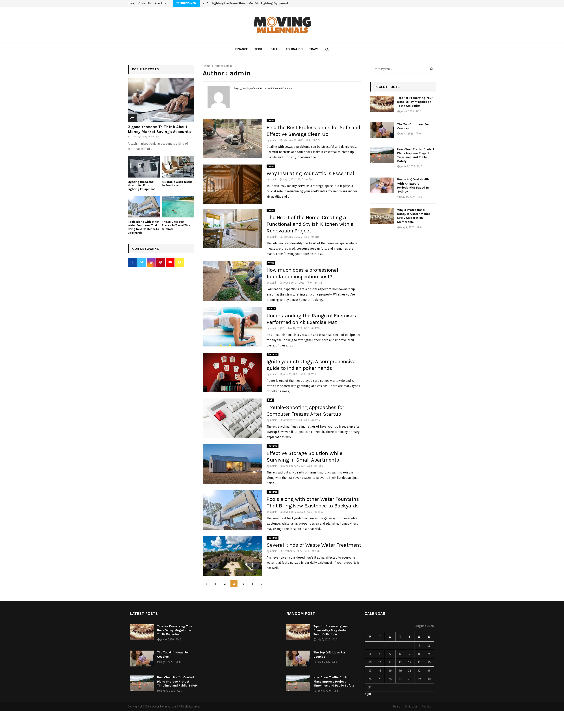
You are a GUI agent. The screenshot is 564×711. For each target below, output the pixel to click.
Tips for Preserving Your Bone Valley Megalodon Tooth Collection (415, 102)
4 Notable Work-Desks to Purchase (235, 3)
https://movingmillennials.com (250, 88)
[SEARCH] (431, 69)
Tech (258, 49)
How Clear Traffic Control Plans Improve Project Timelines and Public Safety (415, 155)
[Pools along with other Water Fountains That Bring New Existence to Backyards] (144, 206)
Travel (314, 49)
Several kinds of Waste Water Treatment (314, 545)
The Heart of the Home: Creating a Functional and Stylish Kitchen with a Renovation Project (310, 224)
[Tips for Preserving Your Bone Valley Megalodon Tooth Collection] (382, 104)
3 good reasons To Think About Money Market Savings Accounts (159, 129)
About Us (160, 3)
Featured (272, 354)
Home (131, 3)
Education (294, 49)
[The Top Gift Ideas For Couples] (382, 130)
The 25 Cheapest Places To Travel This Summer (176, 225)
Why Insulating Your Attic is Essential (310, 173)
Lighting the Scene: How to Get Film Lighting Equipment (141, 185)
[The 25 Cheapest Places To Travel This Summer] (178, 206)
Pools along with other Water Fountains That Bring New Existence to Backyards (143, 227)
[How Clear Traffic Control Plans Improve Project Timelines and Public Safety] (382, 155)
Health (274, 49)
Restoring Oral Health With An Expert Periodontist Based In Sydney (413, 185)
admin (228, 65)
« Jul (368, 694)
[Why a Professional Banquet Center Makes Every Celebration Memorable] (382, 216)
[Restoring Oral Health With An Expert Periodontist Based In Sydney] (382, 185)
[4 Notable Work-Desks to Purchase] (178, 167)
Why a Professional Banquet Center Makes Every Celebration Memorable (413, 216)
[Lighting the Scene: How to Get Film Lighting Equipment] (144, 167)
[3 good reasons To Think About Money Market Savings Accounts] (161, 100)
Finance (241, 49)
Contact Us (144, 3)
